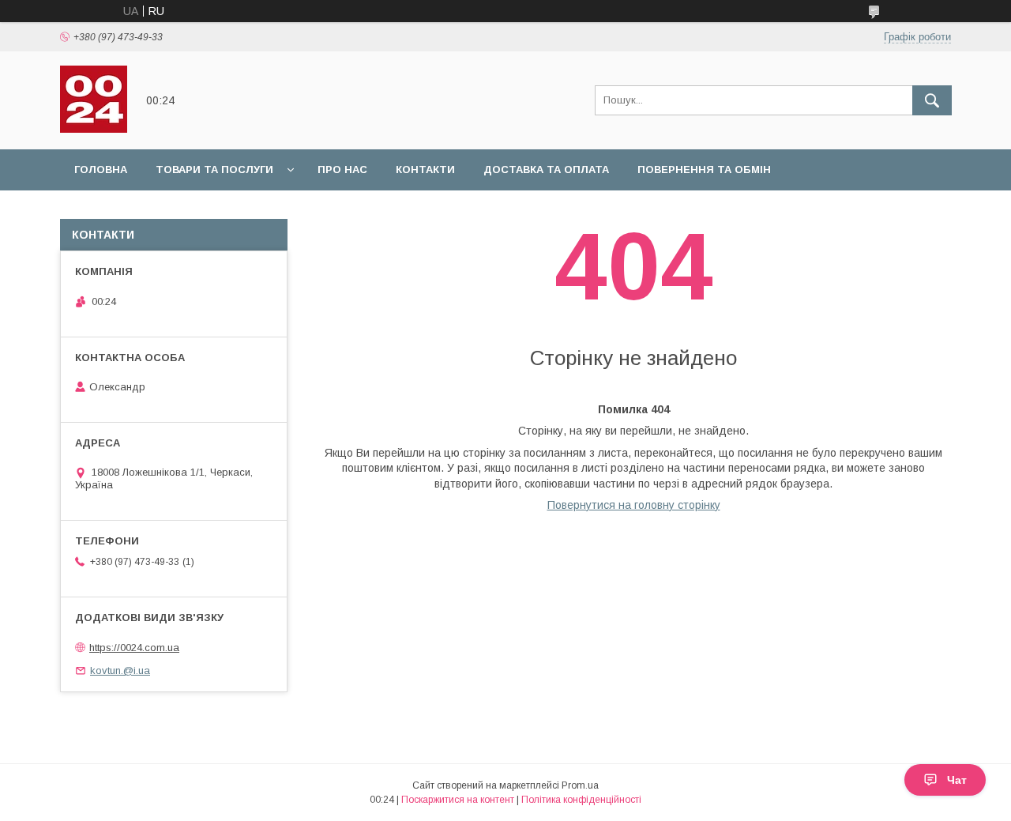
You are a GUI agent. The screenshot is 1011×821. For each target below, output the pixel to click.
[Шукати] (932, 100)
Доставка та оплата (546, 169)
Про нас (342, 169)
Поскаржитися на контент (457, 799)
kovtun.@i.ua (120, 670)
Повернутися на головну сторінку (633, 505)
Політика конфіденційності (581, 799)
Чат (957, 780)
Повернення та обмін (704, 169)
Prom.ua (580, 785)
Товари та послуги (214, 169)
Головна (100, 169)
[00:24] (93, 128)
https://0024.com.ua (134, 647)
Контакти (425, 169)
